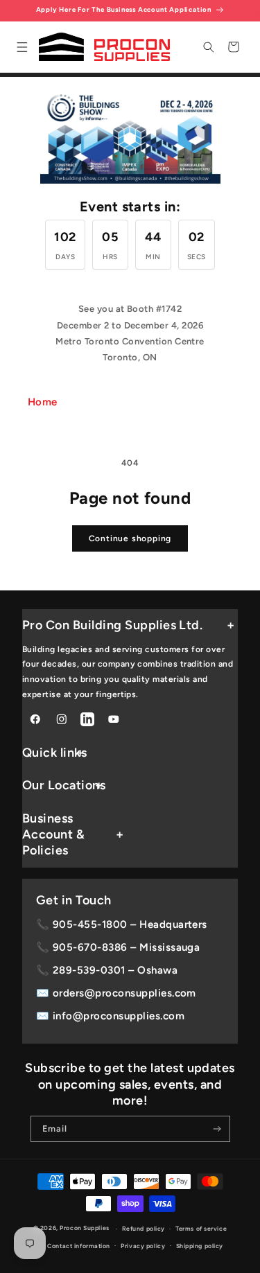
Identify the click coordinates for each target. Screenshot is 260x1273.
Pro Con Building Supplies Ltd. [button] (112, 625)
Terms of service (201, 1228)
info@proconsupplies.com (118, 1016)
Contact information (78, 1246)
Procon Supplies (85, 1228)
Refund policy (143, 1228)
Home (43, 402)
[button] (22, 47)
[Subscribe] (217, 1129)
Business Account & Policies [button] (53, 835)
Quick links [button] (54, 752)
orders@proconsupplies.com (124, 993)
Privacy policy (143, 1246)
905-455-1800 (90, 924)
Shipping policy (199, 1246)
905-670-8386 (90, 947)
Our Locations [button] (63, 785)
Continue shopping (130, 538)
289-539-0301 (89, 970)
